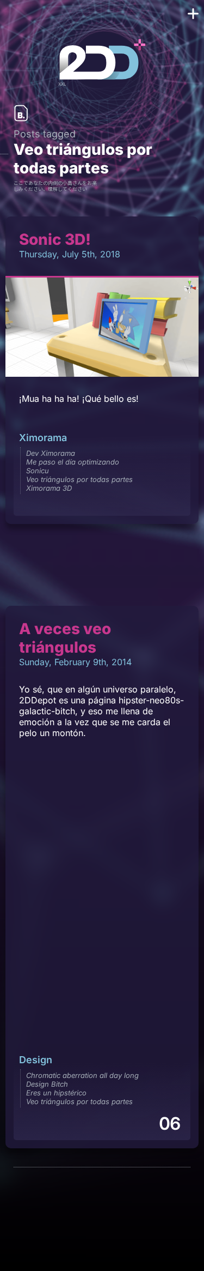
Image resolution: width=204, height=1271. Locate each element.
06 (169, 1123)
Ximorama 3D (49, 488)
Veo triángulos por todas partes (79, 479)
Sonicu (37, 470)
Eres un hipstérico (56, 1092)
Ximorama (43, 437)
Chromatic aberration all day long (82, 1075)
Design (35, 1059)
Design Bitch (47, 1084)
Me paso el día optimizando (72, 461)
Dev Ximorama (50, 453)
